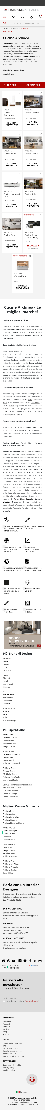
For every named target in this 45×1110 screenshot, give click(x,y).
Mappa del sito (9, 1053)
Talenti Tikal (8, 873)
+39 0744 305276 (20, 933)
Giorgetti (6, 678)
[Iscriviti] (39, 998)
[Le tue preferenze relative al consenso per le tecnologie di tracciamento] (2, 832)
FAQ (4, 1046)
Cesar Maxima (9, 844)
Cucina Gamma (32, 112)
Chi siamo (7, 1021)
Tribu (5, 717)
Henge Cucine (9, 746)
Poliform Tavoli (9, 751)
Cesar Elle (7, 836)
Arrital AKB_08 (9, 827)
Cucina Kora (20, 276)
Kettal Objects (9, 853)
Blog (5, 1032)
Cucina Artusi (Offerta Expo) (31, 236)
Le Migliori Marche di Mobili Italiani (18, 784)
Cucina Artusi (10, 153)
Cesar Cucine (8, 740)
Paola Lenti (7, 700)
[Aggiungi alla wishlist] (19, 92)
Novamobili (8, 697)
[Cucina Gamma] (33, 101)
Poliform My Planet (11, 864)
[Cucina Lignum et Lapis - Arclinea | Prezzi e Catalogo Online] (11, 183)
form (5, 918)
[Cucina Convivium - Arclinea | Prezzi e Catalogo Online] (11, 101)
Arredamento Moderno (13, 787)
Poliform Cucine (10, 737)
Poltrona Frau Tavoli (11, 763)
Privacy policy (8, 1067)
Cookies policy (9, 1070)
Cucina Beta (9, 235)
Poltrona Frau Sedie (11, 777)
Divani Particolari (10, 796)
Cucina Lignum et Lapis (12, 195)
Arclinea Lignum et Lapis (13, 823)
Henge (5, 675)
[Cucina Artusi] (11, 143)
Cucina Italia (30, 194)
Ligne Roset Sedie (10, 780)
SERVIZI (6, 1039)
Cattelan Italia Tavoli (11, 754)
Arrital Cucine (8, 734)
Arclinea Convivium (11, 817)
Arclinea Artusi (9, 814)
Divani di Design (10, 793)
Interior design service (12, 1051)
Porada (6, 711)
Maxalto (6, 687)
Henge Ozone (8, 850)
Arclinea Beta (8, 811)
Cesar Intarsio (9, 839)
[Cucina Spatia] (33, 143)
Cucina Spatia (31, 153)
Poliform (6, 703)
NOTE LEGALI (9, 1061)
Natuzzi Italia (8, 694)
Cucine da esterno (10, 790)
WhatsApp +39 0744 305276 (26, 1104)
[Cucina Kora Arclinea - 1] (22, 265)
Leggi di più (8, 74)
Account (6, 1024)
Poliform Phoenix (10, 867)
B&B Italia (7, 658)
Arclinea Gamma (10, 820)
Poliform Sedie (9, 768)
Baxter (5, 661)
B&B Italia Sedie (9, 774)
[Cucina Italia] (33, 183)
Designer (7, 1029)
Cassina (6, 664)
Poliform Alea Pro (10, 856)
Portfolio (6, 1034)
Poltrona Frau (9, 708)
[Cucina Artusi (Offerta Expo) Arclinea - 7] (33, 224)
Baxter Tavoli (8, 760)
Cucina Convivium (9, 113)
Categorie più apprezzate (13, 1056)
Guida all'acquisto (10, 1048)
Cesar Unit (7, 847)
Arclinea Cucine (9, 743)
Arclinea (8, 110)
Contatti (6, 1026)
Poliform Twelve (10, 870)
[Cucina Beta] (11, 224)
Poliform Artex (9, 861)
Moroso (6, 691)
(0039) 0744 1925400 (12, 930)
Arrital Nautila (9, 833)
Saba (5, 714)
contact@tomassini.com (13, 915)
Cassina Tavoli (9, 757)
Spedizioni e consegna (12, 1043)
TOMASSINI (8, 1017)
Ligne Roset (8, 684)
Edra (5, 667)
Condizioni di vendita (12, 1065)
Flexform (7, 670)
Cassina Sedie (8, 771)
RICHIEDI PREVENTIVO (12, 124)
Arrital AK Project (10, 830)
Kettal (5, 681)
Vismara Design (9, 720)
